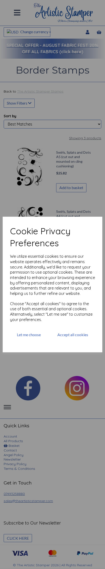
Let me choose (29, 334)
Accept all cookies (72, 334)
